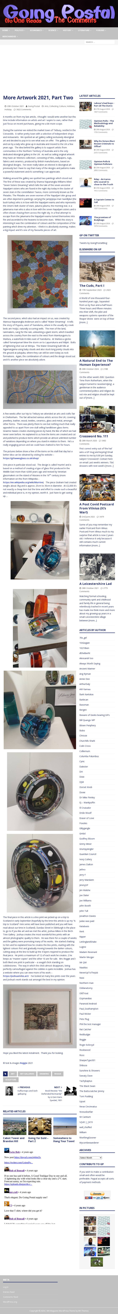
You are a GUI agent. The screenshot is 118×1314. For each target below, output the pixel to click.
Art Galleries (27, 1073)
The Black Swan (87, 1086)
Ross (81, 1055)
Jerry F (82, 874)
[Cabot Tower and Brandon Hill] (14, 1126)
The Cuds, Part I (91, 285)
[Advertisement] (59, 71)
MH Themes (83, 1311)
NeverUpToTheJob (88, 972)
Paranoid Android (88, 1003)
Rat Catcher (85, 1029)
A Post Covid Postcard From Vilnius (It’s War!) (96, 508)
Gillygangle (84, 828)
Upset (82, 1101)
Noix (81, 977)
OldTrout (83, 993)
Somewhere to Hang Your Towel (64, 1139)
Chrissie (83, 735)
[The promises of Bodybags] (85, 220)
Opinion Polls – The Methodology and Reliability (104, 123)
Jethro (82, 869)
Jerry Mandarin (86, 879)
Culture (62, 106)
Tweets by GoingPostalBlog (93, 243)
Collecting (53, 106)
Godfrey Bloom (87, 838)
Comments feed (10, 1296)
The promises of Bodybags (102, 218)
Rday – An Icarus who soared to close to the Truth (103, 182)
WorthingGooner (87, 1137)
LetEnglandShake (87, 941)
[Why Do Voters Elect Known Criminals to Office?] (85, 144)
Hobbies (71, 106)
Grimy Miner (85, 843)
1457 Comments (100, 112)
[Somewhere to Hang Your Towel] (65, 1126)
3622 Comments (23, 109)
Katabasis (84, 926)
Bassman (84, 704)
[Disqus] (40, 1185)
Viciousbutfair (86, 1111)
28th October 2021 (90, 588)
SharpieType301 (87, 1060)
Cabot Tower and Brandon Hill (13, 1139)
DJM (81, 782)
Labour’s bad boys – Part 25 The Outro (104, 104)
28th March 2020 (89, 440)
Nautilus (83, 967)
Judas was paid (86, 921)
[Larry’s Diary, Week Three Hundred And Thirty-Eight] (97, 1262)
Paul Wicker (85, 1013)
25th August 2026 (103, 167)
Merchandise (9, 36)
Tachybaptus (85, 1080)
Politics (19, 30)
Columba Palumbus (89, 756)
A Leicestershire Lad (95, 584)
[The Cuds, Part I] (97, 268)
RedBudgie (84, 1034)
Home (5, 30)
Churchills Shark (87, 740)
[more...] (83, 322)
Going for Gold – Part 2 (38, 1139)
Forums (100, 30)
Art (13, 1073)
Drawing (44, 1073)
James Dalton (86, 864)
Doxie (82, 792)
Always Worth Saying (89, 663)
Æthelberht (84, 653)
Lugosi (82, 946)
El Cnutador (85, 807)
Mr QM (83, 962)
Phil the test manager (90, 1024)
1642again (84, 642)
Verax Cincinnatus (88, 1106)
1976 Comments (100, 226)
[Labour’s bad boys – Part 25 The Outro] (85, 106)
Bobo (82, 730)
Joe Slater (84, 895)
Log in (5, 1287)
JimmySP (83, 885)
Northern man (86, 982)
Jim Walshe (84, 890)
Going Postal (34, 106)
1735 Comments (100, 132)
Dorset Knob (85, 787)
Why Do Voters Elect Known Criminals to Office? (104, 144)
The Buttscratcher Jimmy (91, 1091)
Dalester (83, 766)
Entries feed (8, 1292)
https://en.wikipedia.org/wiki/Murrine (23, 482)
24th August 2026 (103, 205)
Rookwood (84, 1049)
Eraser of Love (86, 818)
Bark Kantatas (86, 694)
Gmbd (82, 833)
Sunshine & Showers (89, 1070)
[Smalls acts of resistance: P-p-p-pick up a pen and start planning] (104, 1251)
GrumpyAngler (86, 849)
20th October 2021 (15, 106)
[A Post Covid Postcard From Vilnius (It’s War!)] (97, 487)
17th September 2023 (92, 290)
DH (81, 771)
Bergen (83, 709)
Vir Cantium (85, 1116)
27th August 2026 (103, 109)
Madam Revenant (88, 952)
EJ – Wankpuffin (87, 802)
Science (52, 30)
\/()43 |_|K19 (86, 1122)
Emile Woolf (85, 812)
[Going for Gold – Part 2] (40, 1126)
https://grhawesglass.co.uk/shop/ (21, 458)
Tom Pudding (86, 1096)
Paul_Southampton (88, 1008)
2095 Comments (100, 170)
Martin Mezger (86, 957)
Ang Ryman (85, 673)
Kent (81, 931)
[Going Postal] (59, 25)
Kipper (82, 936)
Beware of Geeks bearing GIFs (94, 715)
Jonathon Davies (87, 915)
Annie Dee (84, 678)
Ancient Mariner (87, 668)
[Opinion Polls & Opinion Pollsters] (85, 164)
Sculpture (10, 1079)
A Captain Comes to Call (104, 201)
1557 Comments (100, 208)
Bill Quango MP (87, 720)
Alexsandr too (86, 658)
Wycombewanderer (89, 1142)
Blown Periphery (87, 725)
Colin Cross (85, 745)
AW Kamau (84, 689)
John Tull (83, 910)
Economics (36, 30)
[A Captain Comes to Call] (85, 203)
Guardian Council (87, 854)
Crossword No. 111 (93, 436)
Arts (46, 106)
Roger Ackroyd (86, 1044)
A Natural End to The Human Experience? (96, 362)
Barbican (83, 699)
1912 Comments (100, 190)
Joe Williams (85, 900)
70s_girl (83, 637)
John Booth (85, 905)
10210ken (84, 648)
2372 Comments (100, 152)
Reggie (23, 1063)
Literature (83, 30)
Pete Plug (84, 1019)
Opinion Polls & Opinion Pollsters (103, 162)
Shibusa (83, 1065)
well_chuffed (85, 1127)
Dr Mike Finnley (87, 797)
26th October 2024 (90, 369)
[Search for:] (99, 41)
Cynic (82, 761)
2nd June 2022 (88, 516)
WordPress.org (10, 1301)
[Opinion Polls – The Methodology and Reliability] (85, 124)
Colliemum (84, 751)
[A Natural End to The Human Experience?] (97, 343)
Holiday (8, 109)
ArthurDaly (84, 684)
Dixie (81, 776)
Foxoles (83, 823)
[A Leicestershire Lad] (97, 567)
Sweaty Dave (85, 1075)
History (67, 30)
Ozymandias (85, 998)
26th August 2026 (103, 129)
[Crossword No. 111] (97, 419)
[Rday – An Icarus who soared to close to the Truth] (85, 182)
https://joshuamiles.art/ (16, 976)
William (83, 1132)
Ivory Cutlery (85, 859)
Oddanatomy (85, 988)
